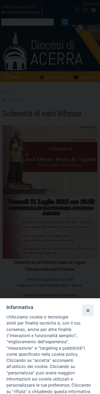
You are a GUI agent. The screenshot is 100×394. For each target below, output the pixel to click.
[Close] (87, 310)
